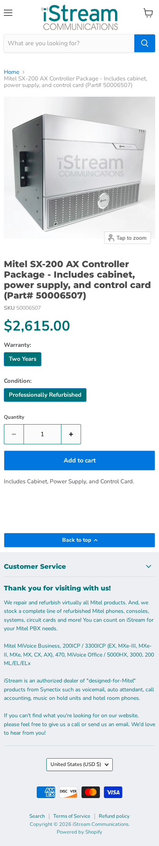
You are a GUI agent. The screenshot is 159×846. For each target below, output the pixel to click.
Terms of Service (71, 816)
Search (37, 816)
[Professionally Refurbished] (46, 404)
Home (11, 72)
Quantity (14, 417)
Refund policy (114, 816)
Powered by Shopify (79, 832)
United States (76, 764)
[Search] (144, 43)
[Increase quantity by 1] (71, 434)
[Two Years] (23, 368)
